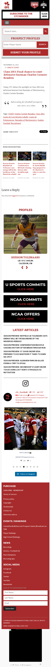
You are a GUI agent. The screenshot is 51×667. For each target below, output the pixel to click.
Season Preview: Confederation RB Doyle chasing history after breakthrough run (24, 169)
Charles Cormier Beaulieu (25, 114)
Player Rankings (9, 533)
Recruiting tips (9, 559)
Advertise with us (10, 514)
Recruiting (7, 547)
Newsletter (7, 584)
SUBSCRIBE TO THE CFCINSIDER (21, 15)
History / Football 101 (11, 551)
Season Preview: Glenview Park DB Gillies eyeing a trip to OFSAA (24, 361)
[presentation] (22, 267)
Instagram (7, 569)
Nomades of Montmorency (26, 120)
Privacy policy (8, 499)
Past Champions (9, 555)
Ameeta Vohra (13, 67)
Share (17, 665)
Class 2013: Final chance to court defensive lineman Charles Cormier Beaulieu (25, 74)
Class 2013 (40, 114)
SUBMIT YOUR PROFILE (25, 52)
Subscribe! (9, 608)
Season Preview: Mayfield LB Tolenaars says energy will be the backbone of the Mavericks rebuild (9, 169)
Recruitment (16, 123)
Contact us (7, 510)
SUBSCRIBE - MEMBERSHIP (13, 490)
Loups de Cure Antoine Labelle (15, 117)
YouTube (6, 580)
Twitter (6, 576)
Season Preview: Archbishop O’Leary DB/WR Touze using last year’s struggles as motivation (25, 370)
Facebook (7, 572)
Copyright (7, 503)
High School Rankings (11, 537)
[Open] (25, 428)
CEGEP (11, 114)
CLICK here (44, 15)
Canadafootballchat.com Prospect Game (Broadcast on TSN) (25, 527)
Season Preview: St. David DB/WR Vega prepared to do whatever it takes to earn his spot (39, 169)
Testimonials (8, 506)
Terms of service (10, 494)
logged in (15, 195)
